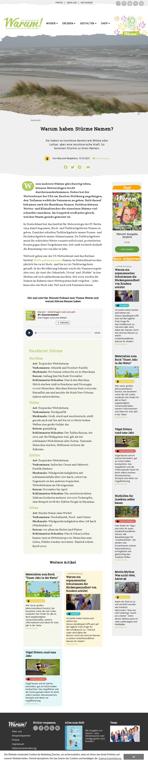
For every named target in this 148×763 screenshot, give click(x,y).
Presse (59, 2)
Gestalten (87, 23)
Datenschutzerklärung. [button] (110, 758)
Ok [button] (133, 757)
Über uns (72, 2)
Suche (141, 3)
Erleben (68, 23)
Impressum (18, 744)
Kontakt (135, 3)
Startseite (36, 120)
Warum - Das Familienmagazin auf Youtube (129, 3)
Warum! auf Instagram (118, 3)
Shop (105, 23)
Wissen (51, 23)
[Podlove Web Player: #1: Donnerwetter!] (62, 323)
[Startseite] (23, 23)
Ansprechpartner (19, 735)
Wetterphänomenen (48, 260)
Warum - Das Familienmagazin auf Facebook (124, 3)
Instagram (86, 2)
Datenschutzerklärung (19, 748)
